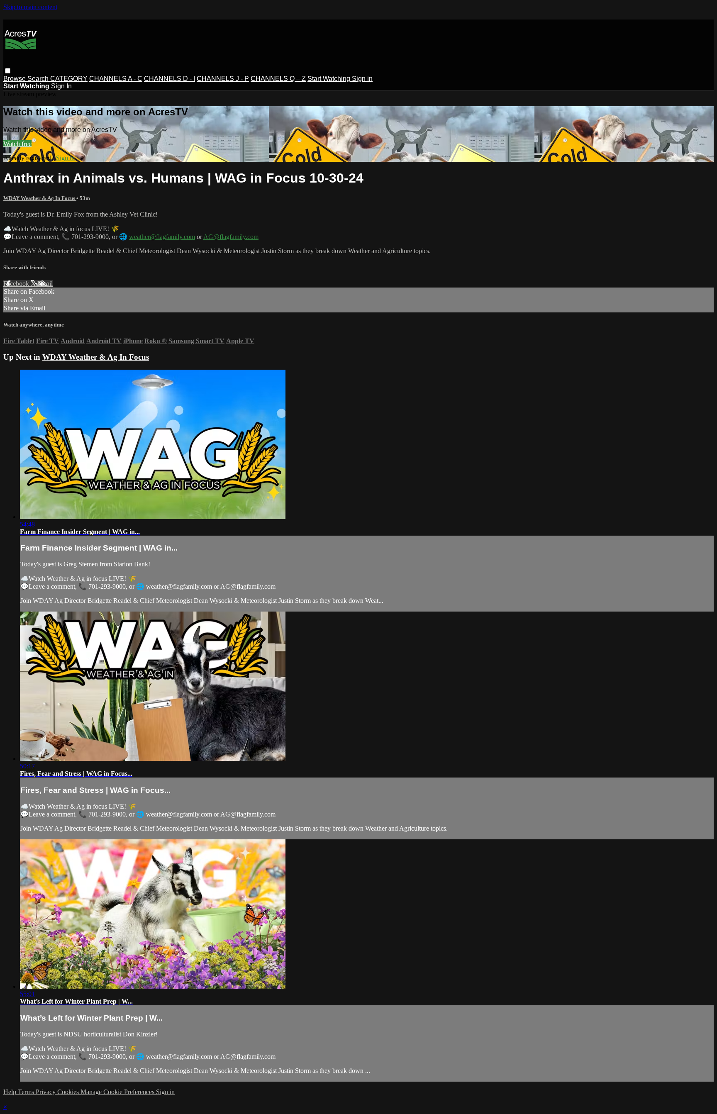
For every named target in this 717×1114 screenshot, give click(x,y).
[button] (7, 70)
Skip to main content (30, 6)
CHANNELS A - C (115, 78)
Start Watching (329, 78)
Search (38, 78)
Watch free (17, 143)
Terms (27, 1091)
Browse (15, 78)
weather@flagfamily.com (162, 236)
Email (45, 283)
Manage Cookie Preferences (118, 1091)
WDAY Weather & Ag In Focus (39, 198)
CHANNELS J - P (223, 78)
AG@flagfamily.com (231, 236)
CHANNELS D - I (169, 78)
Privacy (46, 1091)
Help (10, 1091)
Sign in (362, 78)
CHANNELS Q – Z (278, 78)
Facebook (17, 283)
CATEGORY (69, 78)
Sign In (61, 86)
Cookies (68, 1091)
